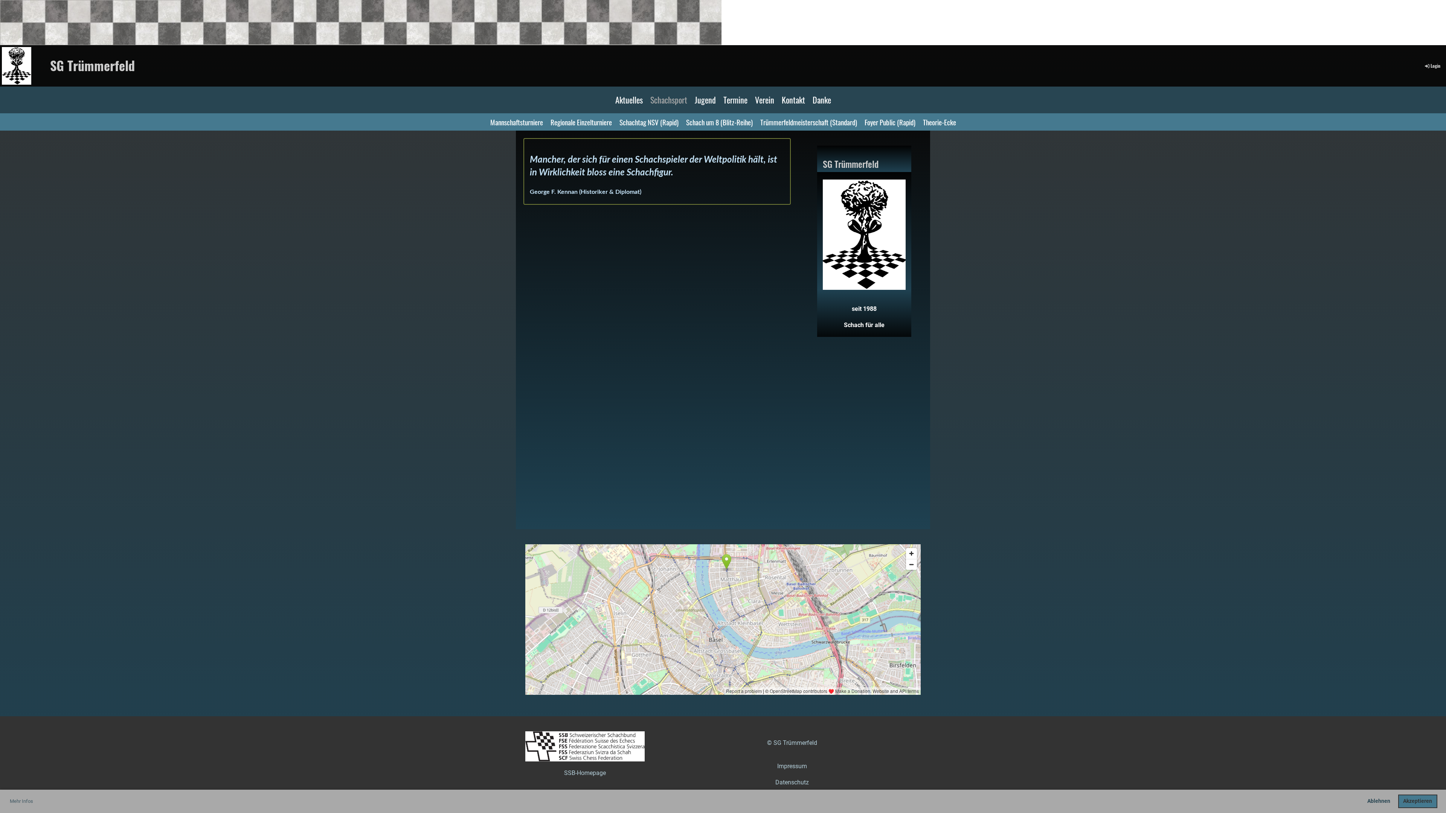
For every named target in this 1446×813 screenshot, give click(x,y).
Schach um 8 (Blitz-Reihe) (719, 122)
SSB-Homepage (585, 772)
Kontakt (793, 100)
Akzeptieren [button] (1417, 801)
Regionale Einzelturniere (581, 122)
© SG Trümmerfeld (792, 742)
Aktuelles (629, 100)
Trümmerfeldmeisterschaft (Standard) (808, 122)
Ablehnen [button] (1378, 801)
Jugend (705, 100)
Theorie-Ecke (939, 122)
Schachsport (668, 100)
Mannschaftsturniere (516, 122)
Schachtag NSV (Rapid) (649, 122)
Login (1435, 65)
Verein (764, 100)
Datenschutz (792, 782)
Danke (822, 100)
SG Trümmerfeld (92, 65)
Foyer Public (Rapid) (890, 122)
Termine (735, 100)
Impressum (792, 766)
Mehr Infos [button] (21, 801)
